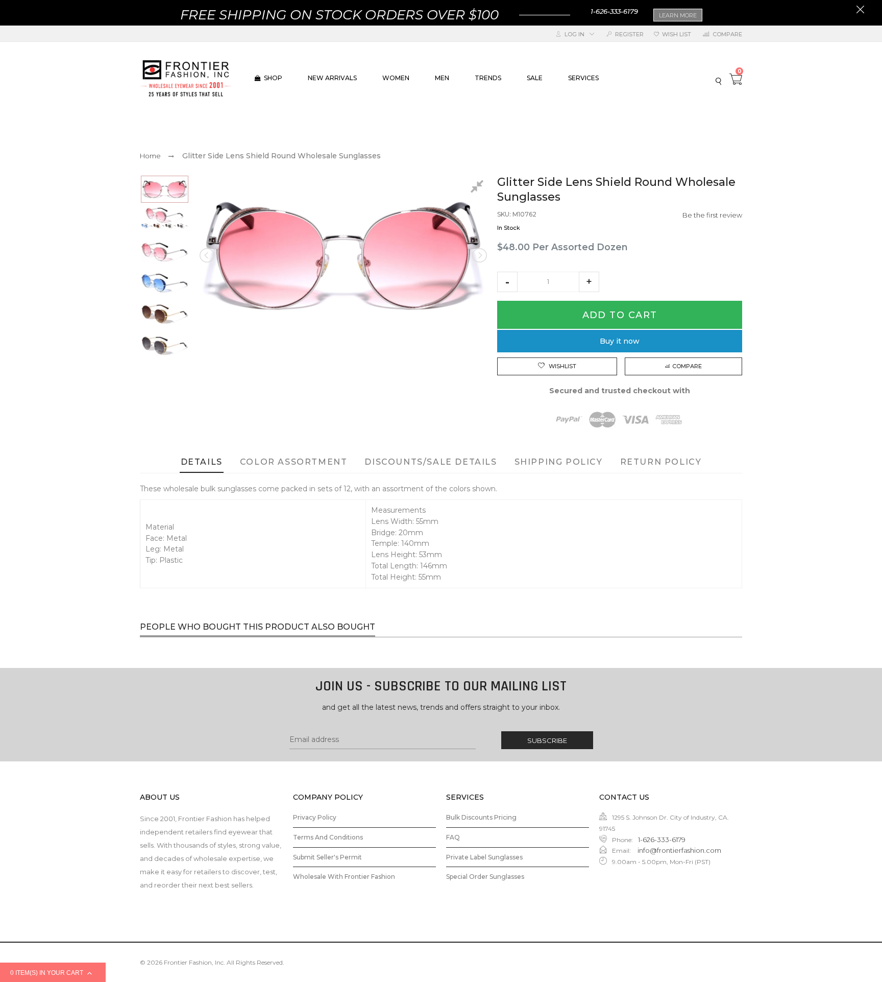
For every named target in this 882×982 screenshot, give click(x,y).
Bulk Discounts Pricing (481, 817)
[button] (507, 282)
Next (479, 255)
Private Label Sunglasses (484, 857)
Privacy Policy (314, 817)
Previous (208, 255)
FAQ (453, 837)
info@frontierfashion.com (678, 850)
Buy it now (620, 341)
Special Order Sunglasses (485, 876)
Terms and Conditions (328, 837)
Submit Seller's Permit (327, 857)
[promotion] (860, 10)
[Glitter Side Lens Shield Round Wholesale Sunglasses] (164, 189)
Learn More (678, 15)
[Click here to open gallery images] (479, 188)
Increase (589, 282)
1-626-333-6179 (614, 11)
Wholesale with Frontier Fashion (344, 876)
